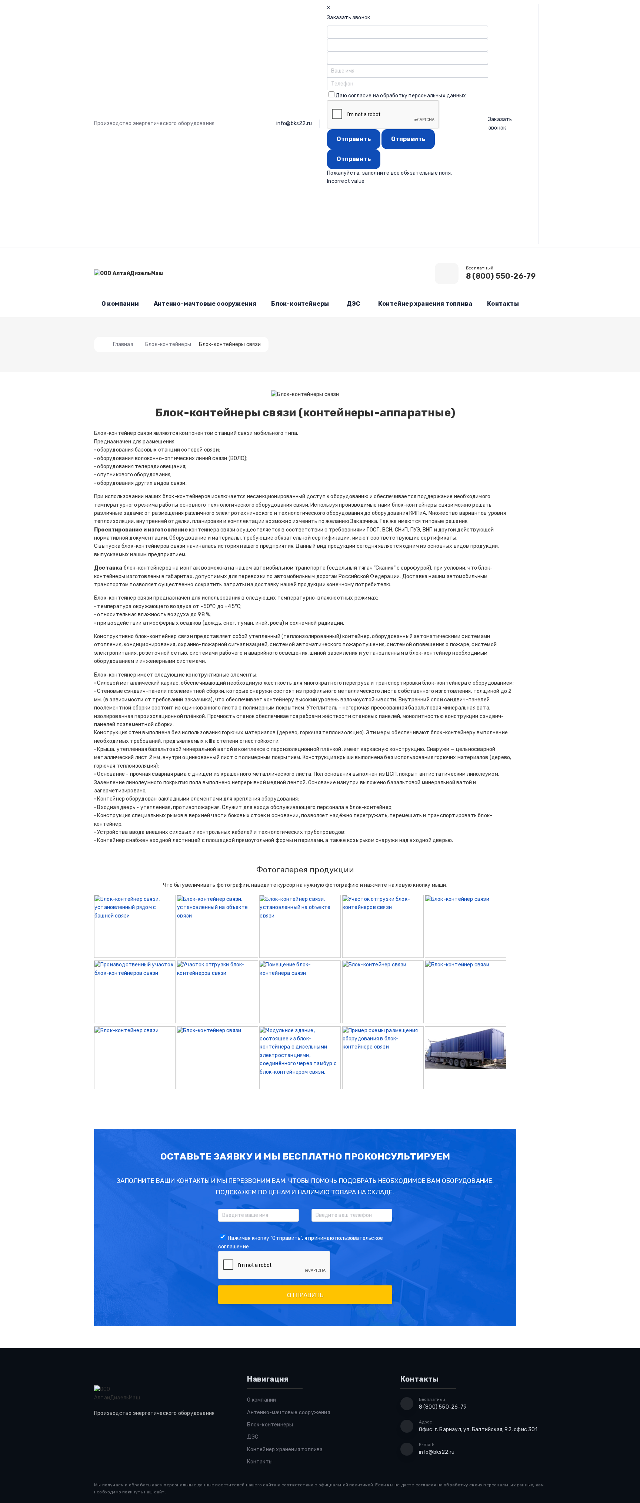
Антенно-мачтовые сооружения (205, 303)
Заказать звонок (500, 123)
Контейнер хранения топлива (425, 303)
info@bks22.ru (294, 123)
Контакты (503, 303)
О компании (120, 303)
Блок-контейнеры (300, 303)
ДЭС (353, 303)
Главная (123, 344)
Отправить (305, 1295)
